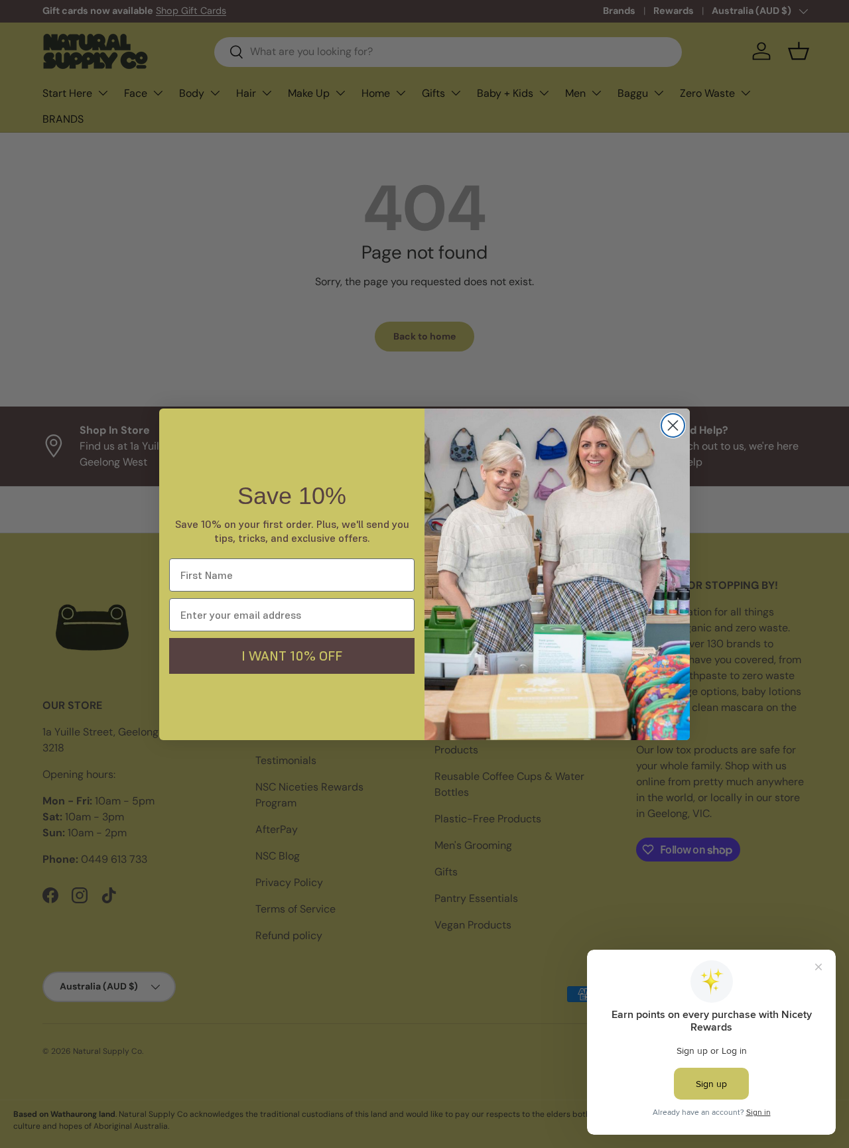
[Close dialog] (673, 425)
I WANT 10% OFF (291, 656)
